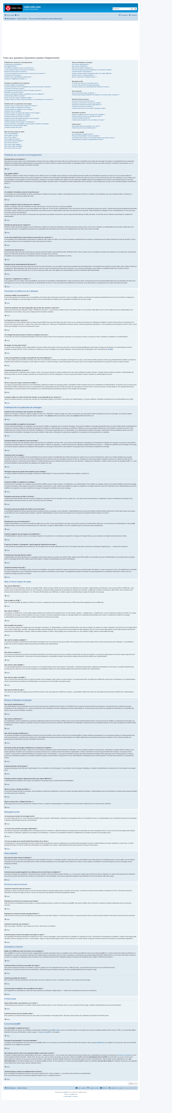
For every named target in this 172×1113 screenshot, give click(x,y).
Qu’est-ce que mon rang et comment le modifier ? (18, 97)
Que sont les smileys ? (10, 137)
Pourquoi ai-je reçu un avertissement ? (15, 120)
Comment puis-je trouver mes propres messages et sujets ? (89, 108)
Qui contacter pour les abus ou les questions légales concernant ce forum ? (93, 137)
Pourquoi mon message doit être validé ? (15, 125)
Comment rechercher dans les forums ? (83, 101)
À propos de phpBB (44, 1032)
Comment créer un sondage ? (12, 111)
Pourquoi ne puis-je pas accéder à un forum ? (17, 116)
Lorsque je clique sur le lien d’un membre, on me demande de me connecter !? (28, 99)
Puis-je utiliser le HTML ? (11, 135)
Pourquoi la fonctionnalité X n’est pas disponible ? (86, 136)
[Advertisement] (73, 38)
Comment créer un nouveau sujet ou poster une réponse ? (21, 105)
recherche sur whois (124, 1055)
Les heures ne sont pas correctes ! (14, 88)
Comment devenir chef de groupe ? (82, 71)
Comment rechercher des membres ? (82, 106)
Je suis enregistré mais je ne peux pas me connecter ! (19, 69)
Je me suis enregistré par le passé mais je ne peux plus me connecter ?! (25, 73)
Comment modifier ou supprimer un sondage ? (17, 114)
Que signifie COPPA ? (10, 66)
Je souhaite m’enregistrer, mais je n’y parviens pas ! (19, 68)
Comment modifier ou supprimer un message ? (17, 107)
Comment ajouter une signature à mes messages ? (18, 109)
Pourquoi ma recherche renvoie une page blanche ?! (87, 104)
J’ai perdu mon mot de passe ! (13, 75)
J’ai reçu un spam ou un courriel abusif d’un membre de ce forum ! (90, 86)
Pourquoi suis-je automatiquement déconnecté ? (18, 77)
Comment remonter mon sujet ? (13, 127)
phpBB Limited (55, 1030)
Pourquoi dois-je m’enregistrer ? (13, 64)
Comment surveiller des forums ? (81, 118)
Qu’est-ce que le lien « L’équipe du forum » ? (84, 77)
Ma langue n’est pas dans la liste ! (14, 92)
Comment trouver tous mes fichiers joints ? (84, 128)
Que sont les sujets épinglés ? (13, 144)
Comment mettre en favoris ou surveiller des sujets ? (87, 116)
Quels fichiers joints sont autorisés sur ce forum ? (86, 126)
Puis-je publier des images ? (12, 139)
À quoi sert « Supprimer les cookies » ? (15, 78)
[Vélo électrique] (14, 7)
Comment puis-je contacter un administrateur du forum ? (88, 139)
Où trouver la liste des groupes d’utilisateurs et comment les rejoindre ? (92, 69)
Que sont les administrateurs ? (80, 64)
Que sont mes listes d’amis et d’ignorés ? (83, 93)
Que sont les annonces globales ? (14, 140)
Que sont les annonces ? (11, 142)
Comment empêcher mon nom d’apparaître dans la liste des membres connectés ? (27, 86)
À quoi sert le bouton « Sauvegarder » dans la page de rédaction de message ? (26, 123)
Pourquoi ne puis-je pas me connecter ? (15, 71)
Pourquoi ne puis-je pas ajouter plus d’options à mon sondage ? (22, 113)
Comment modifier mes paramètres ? (15, 85)
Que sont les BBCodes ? (11, 133)
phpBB (110, 349)
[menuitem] (17, 15)
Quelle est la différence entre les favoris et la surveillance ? (88, 114)
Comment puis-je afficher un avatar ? (14, 96)
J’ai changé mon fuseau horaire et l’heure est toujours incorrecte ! (23, 90)
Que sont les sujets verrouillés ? (13, 146)
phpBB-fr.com (73, 1094)
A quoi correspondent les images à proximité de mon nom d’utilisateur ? (24, 94)
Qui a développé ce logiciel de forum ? (82, 134)
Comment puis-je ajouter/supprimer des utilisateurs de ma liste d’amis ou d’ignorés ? (95, 94)
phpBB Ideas (100, 1042)
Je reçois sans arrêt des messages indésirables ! (86, 85)
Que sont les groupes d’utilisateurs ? (82, 68)
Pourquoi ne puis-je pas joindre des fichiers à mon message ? (21, 118)
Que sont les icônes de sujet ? (13, 148)
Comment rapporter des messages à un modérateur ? (19, 122)
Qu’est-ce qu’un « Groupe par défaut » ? (83, 75)
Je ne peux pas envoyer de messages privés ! (85, 83)
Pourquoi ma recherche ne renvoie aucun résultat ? (86, 103)
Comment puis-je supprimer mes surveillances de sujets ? (88, 120)
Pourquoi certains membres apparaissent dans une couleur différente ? (92, 73)
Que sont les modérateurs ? (80, 66)
